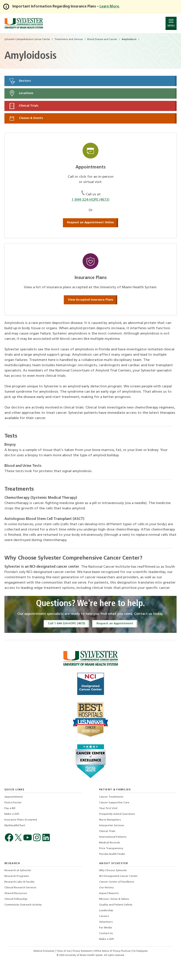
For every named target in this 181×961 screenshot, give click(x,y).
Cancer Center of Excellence (116, 882)
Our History (106, 887)
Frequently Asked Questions (117, 814)
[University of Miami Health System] (23, 23)
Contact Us (106, 933)
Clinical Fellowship (15, 899)
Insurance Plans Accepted (20, 820)
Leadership (106, 910)
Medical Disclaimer (44, 951)
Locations (25, 93)
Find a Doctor (13, 802)
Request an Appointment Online (90, 222)
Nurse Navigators (110, 820)
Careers (104, 916)
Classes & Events (30, 118)
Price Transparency (111, 848)
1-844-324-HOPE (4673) (90, 199)
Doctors (24, 80)
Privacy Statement (83, 951)
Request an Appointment (114, 623)
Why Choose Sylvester (113, 870)
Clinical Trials (28, 105)
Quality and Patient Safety (115, 905)
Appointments (13, 797)
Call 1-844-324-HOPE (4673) (66, 623)
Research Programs (16, 876)
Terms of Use (63, 951)
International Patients (112, 837)
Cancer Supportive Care (114, 802)
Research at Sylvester (17, 870)
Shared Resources (15, 893)
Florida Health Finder (112, 854)
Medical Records (109, 842)
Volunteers (106, 922)
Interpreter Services (111, 825)
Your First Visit (108, 808)
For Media (105, 927)
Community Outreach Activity (23, 905)
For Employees (140, 951)
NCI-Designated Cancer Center (118, 876)
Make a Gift (11, 814)
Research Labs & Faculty (19, 882)
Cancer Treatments (111, 797)
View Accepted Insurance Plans (90, 299)
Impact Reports (109, 893)
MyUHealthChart (14, 825)
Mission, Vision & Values (114, 899)
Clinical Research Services (20, 887)
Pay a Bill (9, 808)
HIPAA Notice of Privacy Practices (112, 951)
